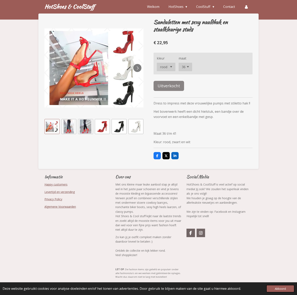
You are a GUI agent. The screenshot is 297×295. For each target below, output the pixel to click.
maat (182, 58)
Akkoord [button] (280, 289)
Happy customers (55, 184)
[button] (52, 126)
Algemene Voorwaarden (60, 206)
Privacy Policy (53, 199)
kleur (161, 58)
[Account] (246, 6)
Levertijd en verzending (59, 192)
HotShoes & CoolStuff (69, 6)
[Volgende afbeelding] (137, 68)
